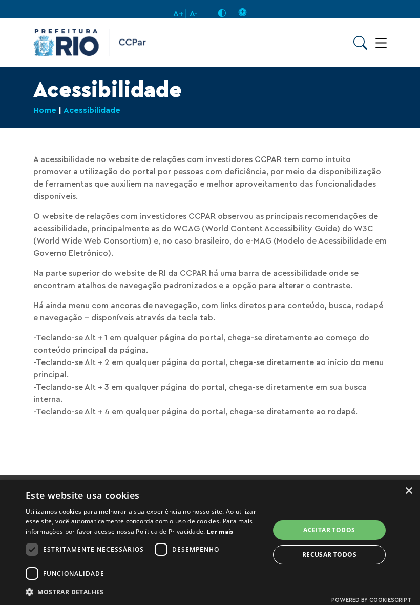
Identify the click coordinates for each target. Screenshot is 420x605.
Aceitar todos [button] (329, 530)
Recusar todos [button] (329, 554)
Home (44, 110)
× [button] (408, 491)
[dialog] (210, 542)
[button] (144, 591)
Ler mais (220, 532)
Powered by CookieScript (371, 600)
